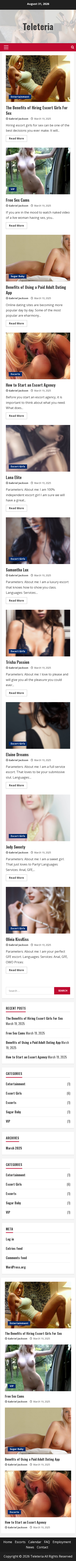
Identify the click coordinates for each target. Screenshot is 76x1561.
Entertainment (20, 96)
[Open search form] (72, 47)
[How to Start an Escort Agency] (38, 1494)
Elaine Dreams (38, 725)
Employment (62, 1542)
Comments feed (16, 1257)
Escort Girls (18, 466)
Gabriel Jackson (18, 118)
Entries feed (14, 1248)
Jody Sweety (38, 818)
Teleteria (38, 26)
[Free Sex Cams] (38, 1368)
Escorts (15, 374)
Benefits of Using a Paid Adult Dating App (38, 258)
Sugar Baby (18, 276)
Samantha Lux (38, 540)
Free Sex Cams (38, 171)
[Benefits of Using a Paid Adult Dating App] (38, 1431)
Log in (10, 1239)
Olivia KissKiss (38, 910)
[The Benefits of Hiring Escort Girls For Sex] (38, 1305)
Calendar (34, 1542)
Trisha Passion (38, 633)
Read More (18, 139)
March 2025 (14, 1148)
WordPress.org (16, 1267)
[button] (6, 47)
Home (7, 1542)
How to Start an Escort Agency (38, 356)
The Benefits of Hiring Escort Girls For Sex (38, 78)
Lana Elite (38, 448)
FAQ (47, 1542)
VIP (13, 189)
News (30, 1547)
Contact (42, 1547)
